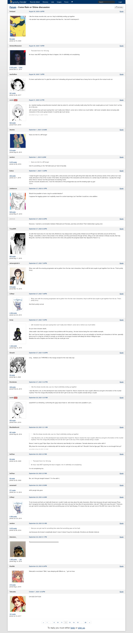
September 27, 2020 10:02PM (38, 353)
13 (69, 622)
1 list (20, 559)
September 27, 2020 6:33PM (38, 219)
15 (77, 622)
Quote (121, 11)
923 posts (13, 123)
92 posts (12, 39)
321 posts (13, 93)
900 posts (13, 256)
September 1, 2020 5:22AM (37, 157)
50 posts (12, 375)
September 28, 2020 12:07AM (38, 398)
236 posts (13, 176)
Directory (45, 2)
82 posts (12, 459)
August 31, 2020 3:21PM (36, 100)
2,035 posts (13, 67)
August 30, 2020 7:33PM (36, 74)
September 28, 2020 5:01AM (38, 523)
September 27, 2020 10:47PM (38, 382)
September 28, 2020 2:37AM (38, 454)
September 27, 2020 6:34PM (38, 229)
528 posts (13, 212)
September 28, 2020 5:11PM (38, 537)
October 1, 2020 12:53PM (37, 592)
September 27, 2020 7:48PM (38, 294)
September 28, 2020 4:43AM (38, 497)
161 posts (13, 614)
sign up (81, 627)
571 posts (13, 490)
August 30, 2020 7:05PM (36, 46)
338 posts (13, 387)
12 (65, 622)
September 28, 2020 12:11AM (38, 427)
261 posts (13, 432)
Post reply (119, 7)
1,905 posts (13, 559)
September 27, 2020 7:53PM (38, 320)
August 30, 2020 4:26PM (36, 11)
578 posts (13, 287)
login (73, 627)
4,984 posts (13, 313)
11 (62, 622)
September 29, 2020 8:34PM (38, 566)
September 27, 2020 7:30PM (38, 263)
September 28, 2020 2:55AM (38, 485)
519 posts (13, 150)
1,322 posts (13, 346)
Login (120, 2)
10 (58, 622)
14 (73, 622)
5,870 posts (13, 162)
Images (59, 2)
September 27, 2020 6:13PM (38, 188)
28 (85, 622)
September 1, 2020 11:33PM (38, 171)
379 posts (13, 585)
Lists (52, 2)
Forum (66, 2)
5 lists (20, 67)
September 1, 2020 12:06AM (38, 130)
